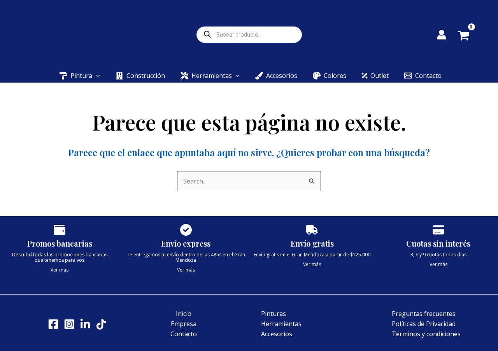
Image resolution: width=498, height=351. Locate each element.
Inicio (183, 313)
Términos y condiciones (426, 334)
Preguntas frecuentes (424, 313)
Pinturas (273, 313)
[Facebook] (53, 324)
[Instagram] (69, 324)
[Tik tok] (101, 324)
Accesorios (276, 334)
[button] (96, 75)
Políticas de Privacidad (424, 323)
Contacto (183, 334)
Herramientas (281, 323)
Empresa (183, 323)
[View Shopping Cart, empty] (469, 36)
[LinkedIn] (85, 324)
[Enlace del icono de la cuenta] (442, 35)
